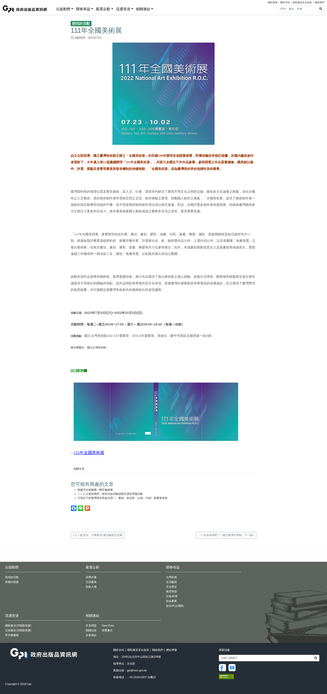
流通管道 (123, 9)
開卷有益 (83, 9)
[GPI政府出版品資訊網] (25, 8)
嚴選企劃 (103, 9)
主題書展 (91, 582)
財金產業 (171, 601)
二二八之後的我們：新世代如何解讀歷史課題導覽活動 (110, 493)
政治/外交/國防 (175, 605)
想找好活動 (12, 577)
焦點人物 (91, 586)
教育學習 (171, 591)
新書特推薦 (12, 582)
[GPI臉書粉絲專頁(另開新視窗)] (223, 667)
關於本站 (285, 2)
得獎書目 (107, 630)
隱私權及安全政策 (302, 2)
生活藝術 (171, 582)
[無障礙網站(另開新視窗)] (226, 676)
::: (52, 8)
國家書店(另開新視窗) (18, 625)
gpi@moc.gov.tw (137, 670)
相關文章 (79, 468)
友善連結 (91, 635)
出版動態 (63, 9)
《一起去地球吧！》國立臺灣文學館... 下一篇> (226, 535)
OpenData (108, 625)
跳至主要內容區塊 (9, 1)
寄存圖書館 (12, 635)
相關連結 (143, 9)
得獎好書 (91, 577)
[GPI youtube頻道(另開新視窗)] (232, 667)
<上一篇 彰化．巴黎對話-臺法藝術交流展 (97, 535)
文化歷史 (171, 586)
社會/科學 (172, 596)
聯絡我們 (319, 2)
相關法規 (91, 630)
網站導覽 (272, 2)
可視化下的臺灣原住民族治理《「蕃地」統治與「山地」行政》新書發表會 (122, 498)
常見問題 (91, 625)
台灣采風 (171, 577)
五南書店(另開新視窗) (18, 630)
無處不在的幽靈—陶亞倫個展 (95, 489)
